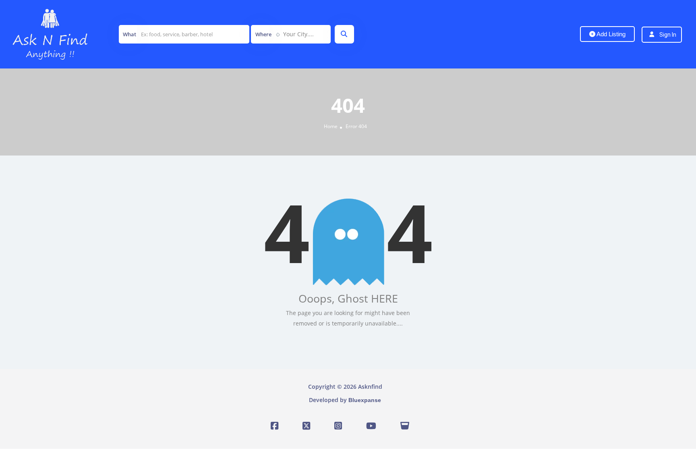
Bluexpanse (364, 400)
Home (331, 126)
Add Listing (610, 34)
